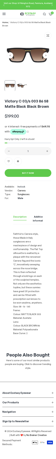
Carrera (22, 190)
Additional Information (40, 218)
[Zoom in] (47, 35)
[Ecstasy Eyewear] (28, 14)
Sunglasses (24, 194)
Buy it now (28, 173)
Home (5, 22)
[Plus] (47, 151)
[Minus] (9, 151)
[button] (4, 5)
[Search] (44, 14)
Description (20, 216)
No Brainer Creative (36, 435)
